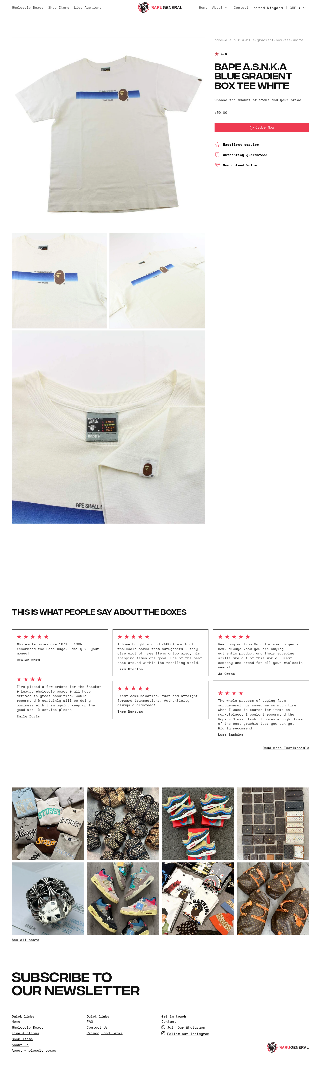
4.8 (224, 54)
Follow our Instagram (188, 1033)
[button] (220, 7)
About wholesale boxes (34, 1050)
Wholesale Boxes (27, 1027)
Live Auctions (25, 1033)
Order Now (264, 127)
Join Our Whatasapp (186, 1027)
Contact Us (97, 1027)
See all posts (25, 939)
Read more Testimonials (286, 747)
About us (20, 1044)
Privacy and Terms (105, 1033)
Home (16, 1021)
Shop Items (22, 1039)
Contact (168, 1021)
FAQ (90, 1021)
